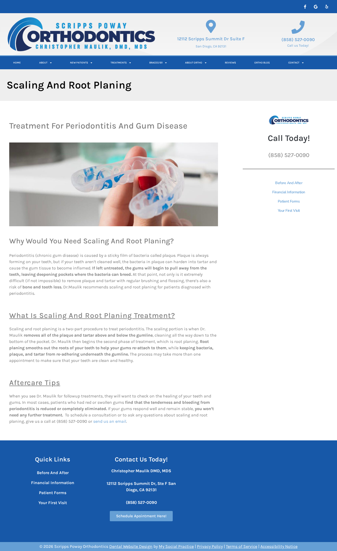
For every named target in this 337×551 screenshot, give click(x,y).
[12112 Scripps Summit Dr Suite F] (210, 26)
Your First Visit (52, 502)
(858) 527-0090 (298, 39)
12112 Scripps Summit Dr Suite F (211, 38)
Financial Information (52, 482)
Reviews (230, 62)
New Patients (79, 62)
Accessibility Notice (279, 546)
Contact (293, 62)
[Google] (316, 7)
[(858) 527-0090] (298, 27)
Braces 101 (155, 62)
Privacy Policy (210, 546)
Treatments (119, 62)
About (43, 62)
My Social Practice (176, 546)
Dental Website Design (130, 546)
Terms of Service (241, 546)
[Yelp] (326, 7)
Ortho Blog (262, 62)
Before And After (53, 472)
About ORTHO (193, 62)
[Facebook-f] (305, 7)
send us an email (109, 421)
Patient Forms (52, 492)
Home (17, 62)
